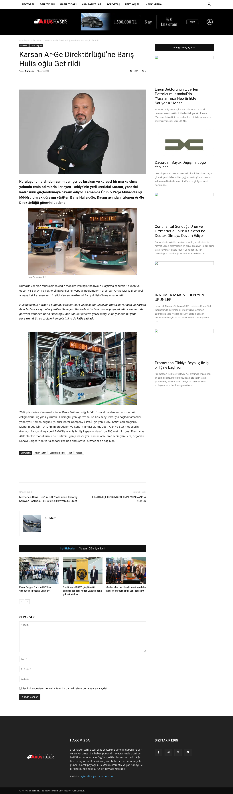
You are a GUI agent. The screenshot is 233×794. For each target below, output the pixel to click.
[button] (209, 4)
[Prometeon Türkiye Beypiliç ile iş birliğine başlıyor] (184, 343)
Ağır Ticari (47, 4)
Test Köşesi (132, 4)
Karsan (79, 452)
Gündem (29, 70)
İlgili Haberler (67, 548)
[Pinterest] (39, 79)
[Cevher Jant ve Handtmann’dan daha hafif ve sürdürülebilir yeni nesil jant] (126, 570)
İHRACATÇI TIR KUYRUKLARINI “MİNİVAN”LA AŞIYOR (119, 499)
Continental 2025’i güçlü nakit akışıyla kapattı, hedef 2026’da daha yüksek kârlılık (82, 591)
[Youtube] (187, 752)
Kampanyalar (91, 4)
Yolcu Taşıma (36, 45)
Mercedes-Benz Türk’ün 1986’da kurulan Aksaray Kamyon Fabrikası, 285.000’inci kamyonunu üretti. (48, 499)
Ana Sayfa (24, 40)
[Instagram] (168, 752)
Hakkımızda (153, 4)
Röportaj (113, 4)
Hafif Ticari (68, 4)
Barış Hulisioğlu (57, 452)
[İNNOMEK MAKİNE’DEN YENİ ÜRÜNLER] (184, 276)
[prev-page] (21, 601)
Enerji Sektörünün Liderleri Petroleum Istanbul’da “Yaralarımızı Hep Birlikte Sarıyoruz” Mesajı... (176, 96)
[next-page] (27, 601)
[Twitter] (31, 79)
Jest (70, 452)
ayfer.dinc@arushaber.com (97, 776)
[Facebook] (23, 79)
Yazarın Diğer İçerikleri (92, 548)
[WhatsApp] (48, 79)
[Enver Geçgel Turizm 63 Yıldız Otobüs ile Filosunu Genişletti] (39, 570)
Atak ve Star (40, 452)
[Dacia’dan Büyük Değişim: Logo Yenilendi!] (184, 143)
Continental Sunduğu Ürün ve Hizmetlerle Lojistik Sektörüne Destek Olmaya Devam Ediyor (180, 231)
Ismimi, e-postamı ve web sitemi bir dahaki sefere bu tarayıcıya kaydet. (65, 688)
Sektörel (28, 4)
